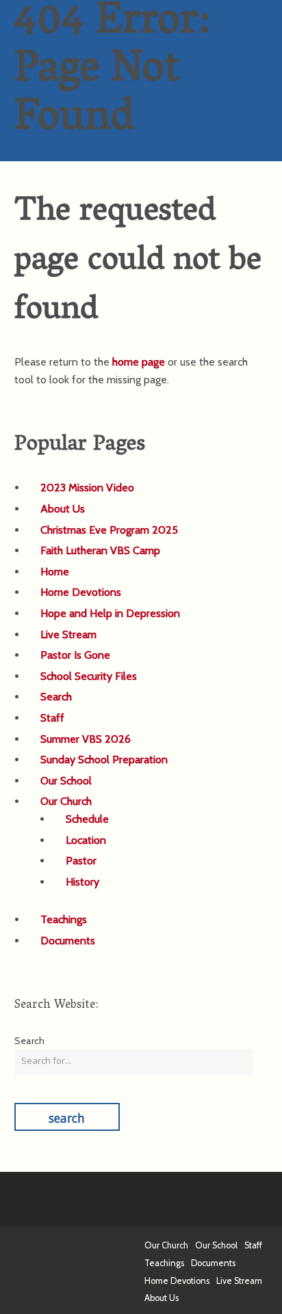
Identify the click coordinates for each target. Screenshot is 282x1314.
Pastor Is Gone (75, 654)
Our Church (66, 801)
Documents (67, 940)
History (82, 881)
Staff (52, 717)
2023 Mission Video (87, 487)
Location (86, 840)
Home (54, 571)
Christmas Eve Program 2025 (109, 529)
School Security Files (88, 676)
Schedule (87, 818)
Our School (66, 780)
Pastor (81, 860)
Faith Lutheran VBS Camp (100, 550)
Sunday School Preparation (104, 759)
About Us (62, 508)
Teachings (63, 919)
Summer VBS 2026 (85, 739)
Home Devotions (80, 592)
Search (56, 696)
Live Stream (68, 634)
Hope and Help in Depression (110, 613)
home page (138, 361)
